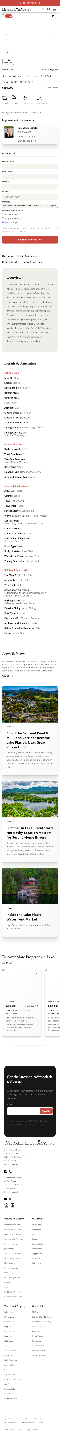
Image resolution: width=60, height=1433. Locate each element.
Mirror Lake (9, 1317)
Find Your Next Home (13, 1224)
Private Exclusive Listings (42, 1321)
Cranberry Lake (10, 1398)
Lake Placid (36, 1224)
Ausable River (9, 1365)
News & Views (38, 1336)
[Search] (48, 9)
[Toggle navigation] (55, 9)
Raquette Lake (10, 1350)
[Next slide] (53, 34)
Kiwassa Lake (9, 1389)
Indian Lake (36, 1263)
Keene (34, 1239)
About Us (36, 1331)
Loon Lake (8, 1336)
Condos (7, 1282)
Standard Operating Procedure (32, 1422)
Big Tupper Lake (10, 1370)
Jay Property (9, 1248)
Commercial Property (13, 1296)
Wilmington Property (12, 1258)
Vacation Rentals (39, 1350)
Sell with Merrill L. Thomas (42, 1317)
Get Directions (38, 1346)
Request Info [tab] (9, 154)
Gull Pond (8, 1384)
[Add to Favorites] (53, 16)
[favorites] (43, 9)
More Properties (32, 262)
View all (5, 676)
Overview (7, 256)
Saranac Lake (37, 1244)
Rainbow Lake (9, 1331)
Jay (33, 1234)
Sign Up (46, 1111)
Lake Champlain (10, 1360)
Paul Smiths (37, 1248)
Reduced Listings (11, 1268)
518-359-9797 (10, 1188)
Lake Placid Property (12, 1234)
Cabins (7, 1287)
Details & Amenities (27, 256)
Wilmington (36, 1229)
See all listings (47, 69)
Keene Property (10, 1244)
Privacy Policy (52, 228)
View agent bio (25, 140)
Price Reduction (12, 214)
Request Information (30, 239)
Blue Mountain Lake (12, 1379)
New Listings (11, 222)
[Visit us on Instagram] (10, 1171)
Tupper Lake (37, 1253)
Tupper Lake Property (13, 1253)
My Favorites (37, 1312)
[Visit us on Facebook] (5, 1171)
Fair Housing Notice (24, 1419)
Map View (8, 62)
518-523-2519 (10, 1161)
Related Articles (10, 262)
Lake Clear (8, 1341)
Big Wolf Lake (9, 1374)
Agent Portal (8, 1419)
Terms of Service (13, 231)
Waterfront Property (12, 1229)
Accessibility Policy (10, 1422)
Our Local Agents (39, 1326)
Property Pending (13, 218)
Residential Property (12, 1292)
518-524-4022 (24, 132)
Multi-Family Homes (12, 1277)
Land (6, 1272)
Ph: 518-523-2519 (31, 3)
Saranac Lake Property (13, 1239)
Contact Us (36, 1341)
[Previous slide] (7, 34)
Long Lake (36, 1258)
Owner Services (38, 1355)
